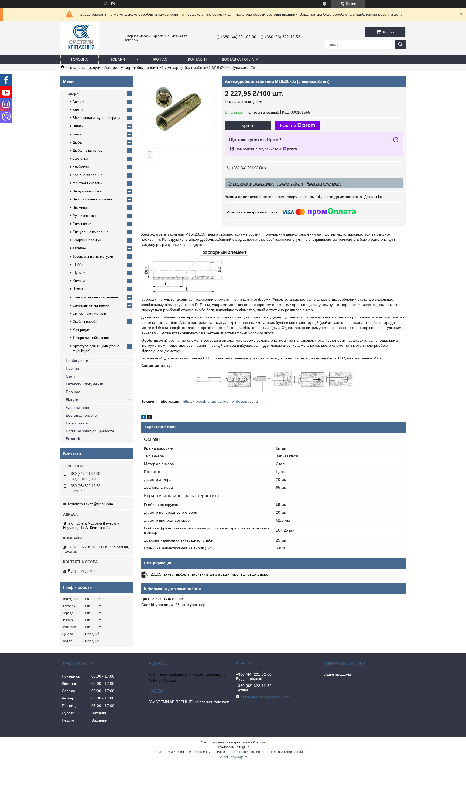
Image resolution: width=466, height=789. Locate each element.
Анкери (110, 67)
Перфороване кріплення (92, 199)
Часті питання (78, 407)
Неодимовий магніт (88, 191)
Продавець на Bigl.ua (233, 747)
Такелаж (79, 248)
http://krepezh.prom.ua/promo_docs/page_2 (220, 401)
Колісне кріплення (87, 175)
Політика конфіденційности (90, 431)
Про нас (159, 59)
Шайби (78, 265)
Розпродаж (81, 330)
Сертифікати (77, 423)
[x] (149, 418)
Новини (72, 368)
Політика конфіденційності (290, 752)
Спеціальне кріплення (90, 232)
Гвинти (78, 126)
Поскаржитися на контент (247, 752)
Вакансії (73, 439)
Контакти (197, 59)
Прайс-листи (77, 360)
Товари (118, 59)
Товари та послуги (84, 67)
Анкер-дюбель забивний (142, 67)
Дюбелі (78, 142)
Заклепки (80, 159)
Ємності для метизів (89, 313)
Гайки (77, 134)
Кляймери (81, 167)
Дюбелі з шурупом (88, 150)
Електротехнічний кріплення (96, 297)
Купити (247, 125)
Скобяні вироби (85, 321)
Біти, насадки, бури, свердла (96, 118)
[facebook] (143, 418)
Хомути (79, 281)
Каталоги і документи (84, 384)
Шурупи (79, 273)
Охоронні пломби (87, 240)
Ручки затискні (85, 216)
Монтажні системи (87, 183)
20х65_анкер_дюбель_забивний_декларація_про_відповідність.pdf (210, 574)
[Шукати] (400, 44)
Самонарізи (82, 224)
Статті (71, 376)
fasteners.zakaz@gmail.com (90, 504)
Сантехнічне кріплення (91, 305)
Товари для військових (91, 338)
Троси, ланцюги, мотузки (93, 256)
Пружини (80, 207)
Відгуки (72, 399)
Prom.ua (259, 742)
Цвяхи (78, 289)
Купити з (288, 125)
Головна (79, 59)
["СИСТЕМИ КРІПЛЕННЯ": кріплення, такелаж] (79, 52)
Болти (78, 110)
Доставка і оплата (240, 59)
